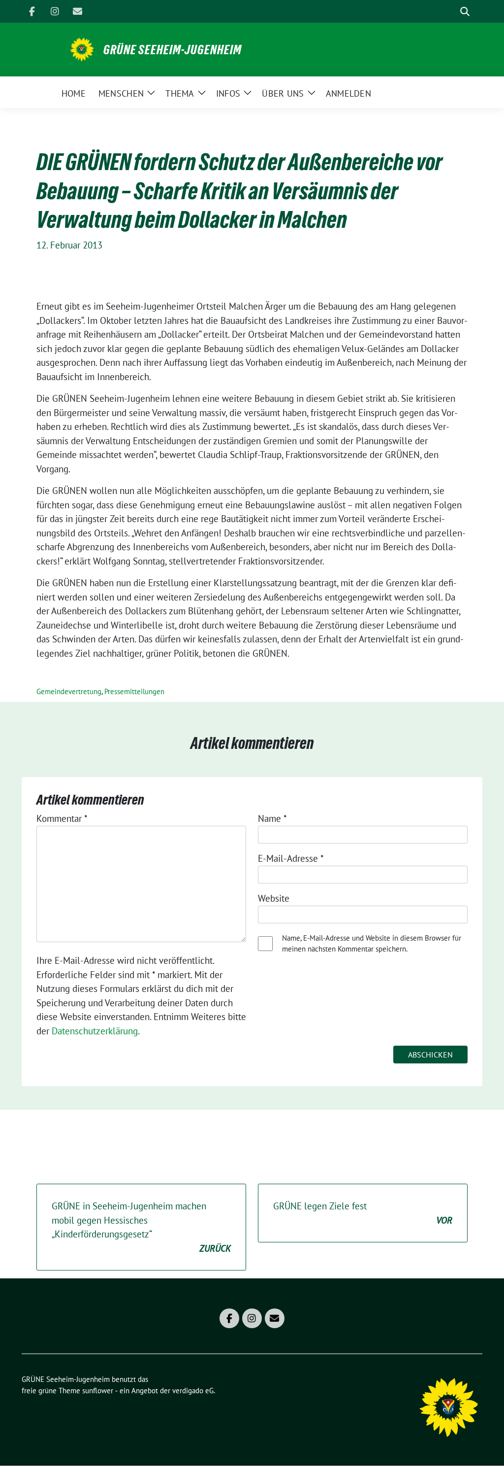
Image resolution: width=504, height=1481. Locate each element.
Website (273, 898)
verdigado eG (193, 1390)
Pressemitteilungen (134, 691)
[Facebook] (32, 11)
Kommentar (62, 818)
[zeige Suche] (464, 11)
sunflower (97, 1390)
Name (272, 818)
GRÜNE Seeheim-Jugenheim (172, 49)
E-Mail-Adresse (291, 858)
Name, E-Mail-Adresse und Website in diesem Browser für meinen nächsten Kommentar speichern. (371, 943)
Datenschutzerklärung (95, 1031)
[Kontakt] (77, 11)
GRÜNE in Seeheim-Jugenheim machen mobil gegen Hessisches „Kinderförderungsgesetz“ (141, 1227)
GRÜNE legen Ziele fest (362, 1213)
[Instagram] (54, 11)
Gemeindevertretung (68, 691)
